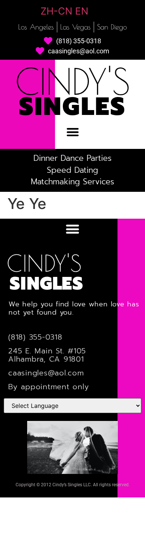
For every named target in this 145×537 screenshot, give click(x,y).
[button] (73, 132)
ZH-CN (56, 11)
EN (81, 11)
